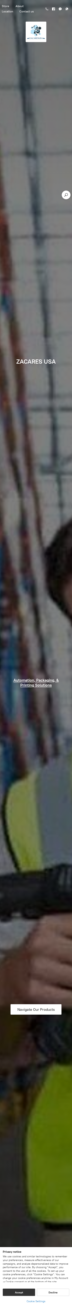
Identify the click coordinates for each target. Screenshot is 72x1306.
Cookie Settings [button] (36, 1301)
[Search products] (66, 195)
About (20, 6)
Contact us (26, 11)
